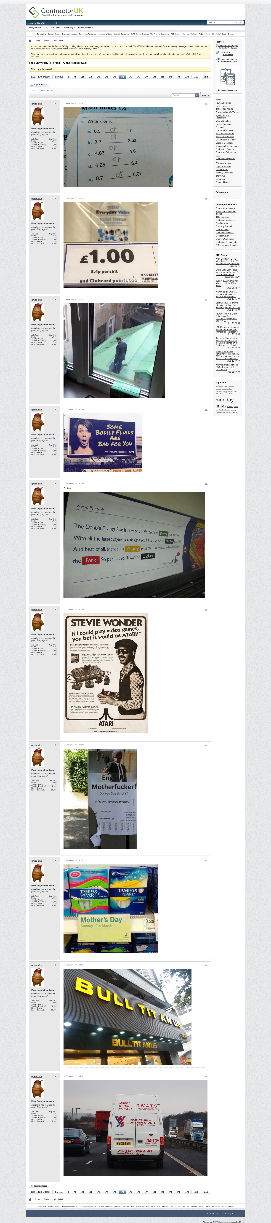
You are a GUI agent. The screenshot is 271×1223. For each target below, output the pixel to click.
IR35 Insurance (222, 217)
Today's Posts (35, 28)
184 (154, 77)
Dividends (220, 127)
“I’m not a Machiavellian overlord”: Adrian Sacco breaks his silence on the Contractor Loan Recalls (227, 341)
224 (162, 77)
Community (68, 28)
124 (82, 77)
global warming (228, 391)
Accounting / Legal (105, 34)
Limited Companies (224, 124)
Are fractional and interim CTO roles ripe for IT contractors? (227, 367)
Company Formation (225, 226)
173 (114, 77)
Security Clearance (224, 173)
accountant (219, 386)
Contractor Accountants (226, 242)
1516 (196, 77)
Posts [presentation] (33, 90)
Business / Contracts (69, 34)
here (140, 54)
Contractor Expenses (225, 158)
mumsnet (230, 407)
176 (138, 77)
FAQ (46, 28)
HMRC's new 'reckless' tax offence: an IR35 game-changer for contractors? (228, 329)
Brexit (57, 34)
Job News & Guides (225, 136)
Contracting (41, 34)
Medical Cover (222, 236)
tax (217, 410)
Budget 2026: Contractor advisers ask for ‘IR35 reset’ (227, 283)
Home (218, 100)
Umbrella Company (224, 130)
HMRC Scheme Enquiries (140, 34)
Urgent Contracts (223, 166)
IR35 (218, 109)
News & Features (223, 103)
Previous (59, 77)
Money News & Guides (226, 140)
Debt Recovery (222, 229)
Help (55, 23)
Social (208, 34)
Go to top (237, 1214)
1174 (187, 77)
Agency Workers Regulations (223, 116)
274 (170, 77)
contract (218, 389)
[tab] (33, 90)
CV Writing (220, 179)
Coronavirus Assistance (87, 34)
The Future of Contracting (159, 34)
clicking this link (76, 46)
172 (106, 77)
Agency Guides (223, 182)
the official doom (224, 410)
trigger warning (220, 412)
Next (206, 77)
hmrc (221, 393)
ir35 (225, 393)
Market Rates (222, 169)
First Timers (221, 106)
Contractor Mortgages (225, 220)
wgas (235, 412)
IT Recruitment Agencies (227, 245)
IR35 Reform (175, 34)
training (233, 410)
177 (146, 77)
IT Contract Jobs (223, 163)
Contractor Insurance (225, 208)
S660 (224, 109)
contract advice (227, 389)
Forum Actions (84, 28)
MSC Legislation (223, 121)
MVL (218, 155)
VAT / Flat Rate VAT (225, 133)
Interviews (220, 176)
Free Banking (222, 223)
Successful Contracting (226, 146)
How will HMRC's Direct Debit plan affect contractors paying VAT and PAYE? (226, 317)
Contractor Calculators (226, 152)
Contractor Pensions (225, 232)
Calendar (55, 28)
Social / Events (227, 34)
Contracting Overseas (225, 149)
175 (130, 77)
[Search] (241, 22)
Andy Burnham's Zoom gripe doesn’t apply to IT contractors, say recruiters (227, 261)
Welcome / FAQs (197, 34)
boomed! (231, 386)
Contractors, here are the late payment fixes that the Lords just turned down (228, 305)
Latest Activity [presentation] (47, 90)
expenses (219, 391)
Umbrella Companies (121, 34)
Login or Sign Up (37, 23)
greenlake (36, 103)
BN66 (230, 109)
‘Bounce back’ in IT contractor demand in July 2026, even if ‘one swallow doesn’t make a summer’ (227, 355)
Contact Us (212, 1214)
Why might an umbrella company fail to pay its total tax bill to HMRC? (226, 294)
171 (98, 77)
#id (206, 104)
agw (225, 386)
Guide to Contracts (224, 143)
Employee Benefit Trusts (227, 112)
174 (122, 77)
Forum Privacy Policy (87, 49)
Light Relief (216, 34)
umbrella (229, 412)
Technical (186, 34)
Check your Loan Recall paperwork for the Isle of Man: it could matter (227, 272)
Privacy (225, 1214)
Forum (37, 41)
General (50, 34)
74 (75, 77)
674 (178, 77)
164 (90, 77)
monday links (225, 402)
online (236, 407)
